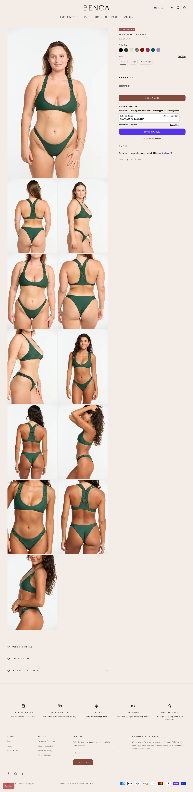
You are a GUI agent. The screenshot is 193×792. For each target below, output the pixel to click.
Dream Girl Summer (69, 17)
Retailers (10, 737)
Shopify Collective (45, 746)
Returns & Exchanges (46, 741)
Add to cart (152, 98)
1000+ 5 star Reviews (169, 712)
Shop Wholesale (44, 755)
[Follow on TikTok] (22, 773)
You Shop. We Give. (128, 106)
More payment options (152, 138)
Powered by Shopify (86, 784)
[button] (149, 118)
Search (9, 741)
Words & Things (13, 751)
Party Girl (127, 17)
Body (97, 17)
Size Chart (42, 737)
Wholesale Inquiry (45, 751)
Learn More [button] (174, 125)
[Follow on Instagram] (15, 773)
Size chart (182, 56)
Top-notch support (60, 712)
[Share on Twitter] (131, 159)
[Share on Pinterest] (135, 159)
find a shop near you (23, 712)
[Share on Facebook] (127, 159)
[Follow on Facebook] (8, 773)
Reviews (10, 746)
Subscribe (83, 762)
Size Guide (123, 146)
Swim (86, 17)
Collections (111, 17)
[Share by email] (139, 159)
